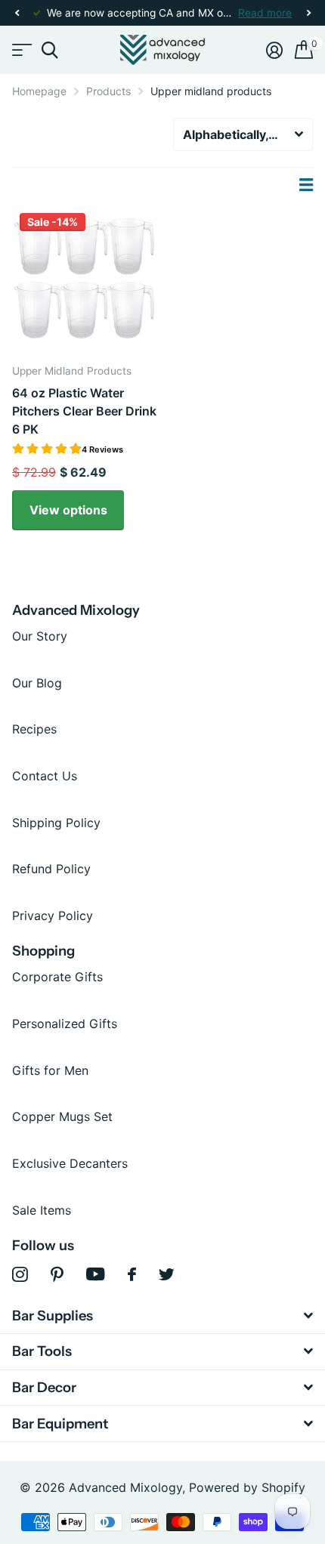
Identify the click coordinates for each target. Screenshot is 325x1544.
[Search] (49, 50)
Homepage (39, 91)
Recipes (34, 728)
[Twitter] (167, 1274)
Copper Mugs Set (62, 1116)
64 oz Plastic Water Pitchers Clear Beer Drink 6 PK (84, 411)
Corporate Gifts (57, 976)
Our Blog (37, 682)
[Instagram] (20, 1275)
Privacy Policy (52, 915)
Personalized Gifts (64, 1023)
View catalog (20, 50)
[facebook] (132, 1274)
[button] (16, 13)
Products (108, 91)
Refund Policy (51, 868)
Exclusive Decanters (70, 1163)
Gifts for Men (50, 1070)
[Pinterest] (57, 1275)
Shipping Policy (56, 822)
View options (68, 509)
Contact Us (44, 775)
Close (162, 1315)
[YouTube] (95, 1274)
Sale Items (41, 1210)
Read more (265, 13)
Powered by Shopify (247, 1487)
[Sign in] (274, 50)
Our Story (39, 636)
